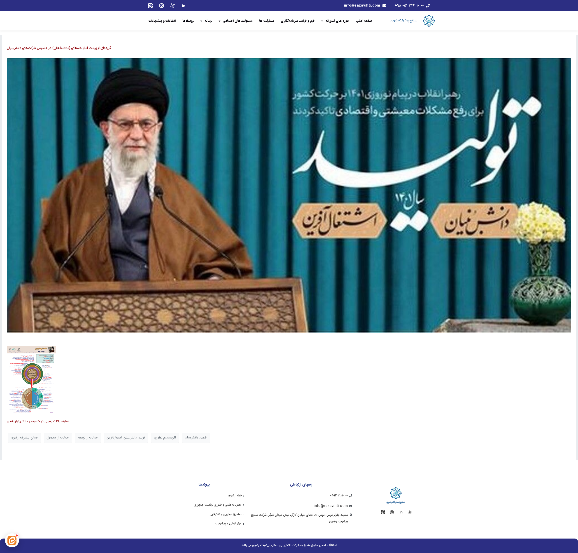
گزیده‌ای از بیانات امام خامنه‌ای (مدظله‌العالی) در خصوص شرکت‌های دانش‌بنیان (59, 48)
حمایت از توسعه (88, 437)
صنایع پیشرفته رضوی (24, 437)
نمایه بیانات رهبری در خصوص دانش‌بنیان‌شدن (38, 421)
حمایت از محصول (58, 437)
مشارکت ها (266, 20)
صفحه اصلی (364, 20)
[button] (12, 540)
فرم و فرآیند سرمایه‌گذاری (298, 20)
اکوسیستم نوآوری (165, 437)
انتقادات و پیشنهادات (162, 20)
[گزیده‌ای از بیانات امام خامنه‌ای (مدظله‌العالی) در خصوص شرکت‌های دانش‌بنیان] (289, 196)
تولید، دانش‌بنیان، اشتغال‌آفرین (126, 437)
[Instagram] (161, 5)
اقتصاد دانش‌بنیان (196, 437)
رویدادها (188, 20)
